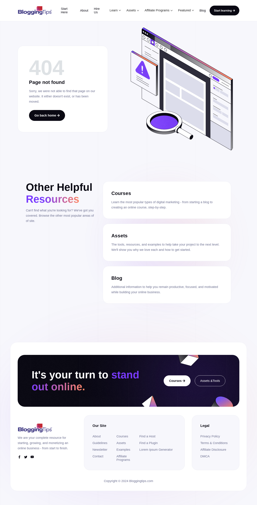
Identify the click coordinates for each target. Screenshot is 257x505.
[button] (115, 10)
